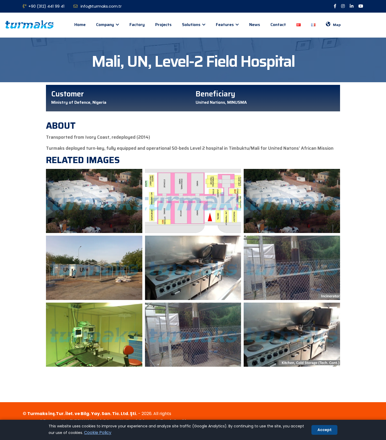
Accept (324, 429)
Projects (163, 24)
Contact (278, 24)
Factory (137, 24)
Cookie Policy (97, 432)
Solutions (191, 24)
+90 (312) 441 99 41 (46, 6)
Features (225, 24)
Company (105, 24)
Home (80, 24)
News (254, 24)
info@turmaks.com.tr (101, 6)
